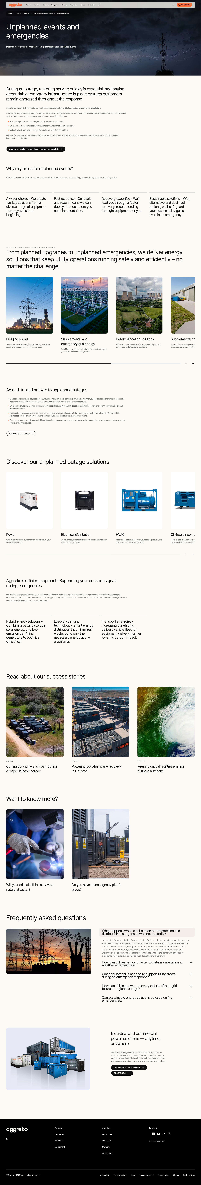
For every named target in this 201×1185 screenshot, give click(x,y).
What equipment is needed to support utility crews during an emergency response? (138, 975)
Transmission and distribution (43, 13)
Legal (133, 1175)
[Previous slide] (186, 363)
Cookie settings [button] (189, 1175)
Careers (106, 1147)
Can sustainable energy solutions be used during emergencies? (137, 999)
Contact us (107, 1153)
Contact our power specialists (127, 1067)
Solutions (59, 1134)
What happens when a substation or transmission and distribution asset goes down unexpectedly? (141, 932)
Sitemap (176, 1175)
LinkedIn (163, 1133)
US (173, 5)
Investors (106, 1140)
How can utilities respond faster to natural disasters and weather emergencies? (142, 964)
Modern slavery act (147, 1175)
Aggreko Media (158, 1133)
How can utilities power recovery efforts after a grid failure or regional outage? (139, 987)
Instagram (169, 1133)
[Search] (99, 5)
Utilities (26, 13)
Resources (107, 1134)
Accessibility (105, 1175)
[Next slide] (193, 363)
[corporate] (15, 5)
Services (59, 1140)
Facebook (153, 1133)
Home (10, 13)
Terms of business (120, 1175)
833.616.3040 (120, 1073)
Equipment (60, 1147)
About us (106, 1128)
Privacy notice (163, 1175)
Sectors (18, 13)
